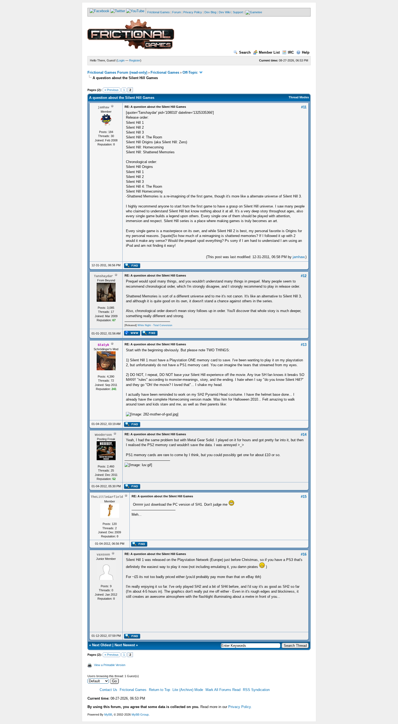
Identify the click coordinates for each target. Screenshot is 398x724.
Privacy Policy (192, 12)
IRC (291, 52)
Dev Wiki (224, 12)
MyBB (108, 714)
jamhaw (298, 257)
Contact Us (108, 690)
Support (238, 12)
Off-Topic (190, 72)
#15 (303, 497)
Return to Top (159, 690)
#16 (303, 554)
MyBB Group (140, 714)
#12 (303, 276)
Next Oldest (101, 645)
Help (305, 52)
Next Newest (125, 645)
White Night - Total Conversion (155, 325)
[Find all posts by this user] (132, 267)
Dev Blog (210, 12)
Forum (176, 12)
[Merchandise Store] (254, 12)
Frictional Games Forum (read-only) (117, 72)
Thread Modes (299, 97)
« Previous (112, 90)
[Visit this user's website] (132, 334)
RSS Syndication (256, 690)
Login (121, 60)
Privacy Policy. (240, 707)
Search (245, 52)
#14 (303, 435)
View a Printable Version (109, 665)
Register (134, 60)
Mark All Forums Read (222, 690)
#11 (303, 107)
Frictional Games (158, 12)
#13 (303, 345)
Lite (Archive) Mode (187, 690)
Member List (269, 52)
